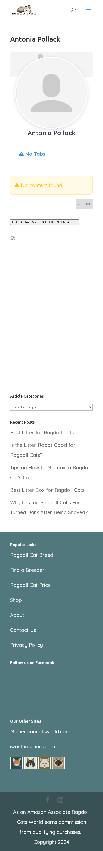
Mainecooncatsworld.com (40, 731)
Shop (16, 600)
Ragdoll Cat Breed (31, 555)
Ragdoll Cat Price (30, 585)
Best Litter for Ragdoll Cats (42, 432)
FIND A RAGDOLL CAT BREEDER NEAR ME (44, 222)
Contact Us (23, 630)
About (17, 615)
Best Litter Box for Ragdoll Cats (47, 490)
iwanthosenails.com (32, 746)
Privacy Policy (26, 645)
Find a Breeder (27, 570)
